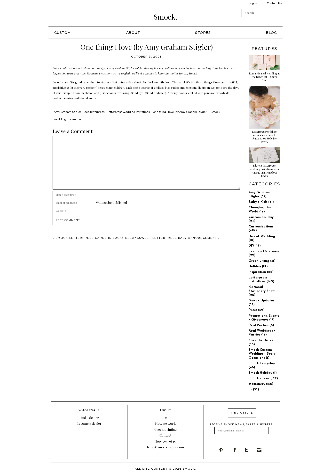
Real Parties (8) (261, 325)
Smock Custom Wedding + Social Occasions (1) (262, 353)
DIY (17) (255, 245)
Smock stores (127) (263, 378)
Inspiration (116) (261, 272)
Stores (203, 32)
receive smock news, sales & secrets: (241, 424)
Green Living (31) (262, 261)
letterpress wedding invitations (129, 112)
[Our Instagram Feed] (263, 450)
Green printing (165, 429)
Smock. (165, 17)
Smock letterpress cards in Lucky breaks (97, 238)
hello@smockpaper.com (165, 447)
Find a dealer (89, 417)
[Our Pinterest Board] (225, 450)
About (133, 32)
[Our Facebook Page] (238, 450)
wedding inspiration (67, 119)
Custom (62, 32)
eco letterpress (94, 112)
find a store (242, 412)
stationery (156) (261, 384)
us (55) (254, 389)
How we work (165, 423)
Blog (271, 32)
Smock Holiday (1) (263, 372)
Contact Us (274, 3)
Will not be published (111, 202)
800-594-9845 (165, 441)
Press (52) (257, 310)
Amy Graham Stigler (67, 112)
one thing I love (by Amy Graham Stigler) (180, 112)
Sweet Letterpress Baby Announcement (178, 238)
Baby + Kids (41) (261, 202)
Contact (165, 435)
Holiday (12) (258, 266)
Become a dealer (89, 423)
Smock (215, 112)
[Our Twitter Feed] (250, 450)
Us (165, 417)
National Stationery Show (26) (262, 291)
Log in (253, 3)
